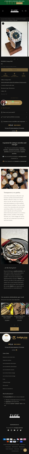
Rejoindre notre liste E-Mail (9, 357)
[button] (2, 10)
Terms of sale (16, 448)
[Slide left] (11, 59)
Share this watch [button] (6, 108)
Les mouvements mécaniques (9, 363)
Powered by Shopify (15, 444)
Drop (4, 379)
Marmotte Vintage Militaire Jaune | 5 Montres (7, 317)
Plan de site (5, 385)
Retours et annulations (8, 388)
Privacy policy (8, 446)
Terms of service (15, 446)
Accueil (2, 18)
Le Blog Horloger (6, 382)
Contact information (9, 448)
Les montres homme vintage (9, 376)
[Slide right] (17, 59)
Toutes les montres (7, 360)
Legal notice (22, 448)
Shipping (7, 66)
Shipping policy (22, 446)
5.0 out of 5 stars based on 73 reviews (14, 128)
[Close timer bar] (28, 0)
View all (14, 329)
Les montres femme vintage (9, 373)
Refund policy (22, 444)
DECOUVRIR (19, 3)
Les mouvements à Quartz (8, 369)
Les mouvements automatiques (9, 366)
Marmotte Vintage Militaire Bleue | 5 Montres (19, 317)
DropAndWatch (9, 444)
